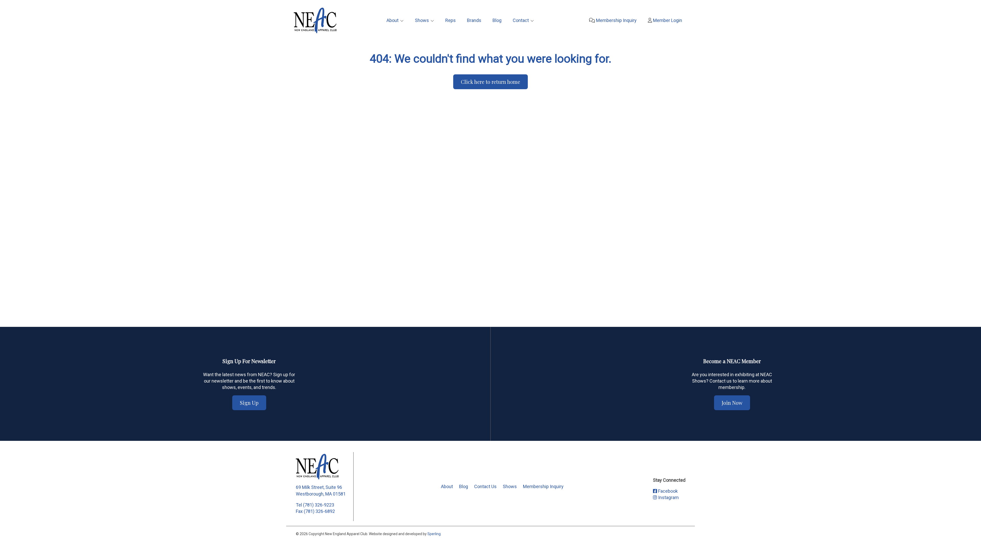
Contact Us (485, 486)
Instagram (668, 497)
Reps (450, 20)
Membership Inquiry (616, 20)
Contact (521, 20)
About (393, 20)
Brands (474, 20)
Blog (497, 20)
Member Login (667, 20)
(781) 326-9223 (318, 505)
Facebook (667, 491)
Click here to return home (490, 81)
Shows (422, 20)
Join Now (732, 402)
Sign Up (249, 402)
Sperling (434, 534)
